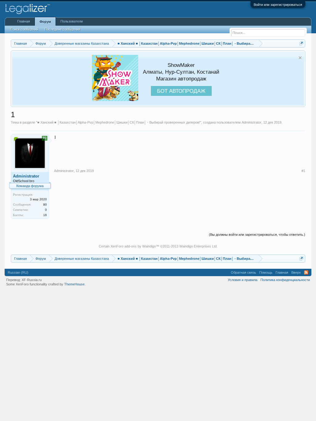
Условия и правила (242, 280)
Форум (45, 21)
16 (45, 215)
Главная (23, 21)
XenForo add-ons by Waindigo (133, 246)
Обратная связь (243, 272)
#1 (303, 171)
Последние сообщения (62, 29)
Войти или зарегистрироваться (278, 4)
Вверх (296, 272)
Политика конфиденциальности (285, 280)
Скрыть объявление (300, 57)
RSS (306, 272)
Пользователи (71, 21)
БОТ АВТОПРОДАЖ (181, 91)
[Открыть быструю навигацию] (301, 43)
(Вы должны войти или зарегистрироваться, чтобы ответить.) (257, 234)
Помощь (265, 272)
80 (45, 204)
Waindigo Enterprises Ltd (198, 246)
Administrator (251, 122)
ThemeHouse (74, 284)
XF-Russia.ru (32, 280)
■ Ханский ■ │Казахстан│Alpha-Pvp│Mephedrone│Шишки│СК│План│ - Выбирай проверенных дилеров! (118, 122)
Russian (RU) (18, 272)
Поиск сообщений (24, 29)
